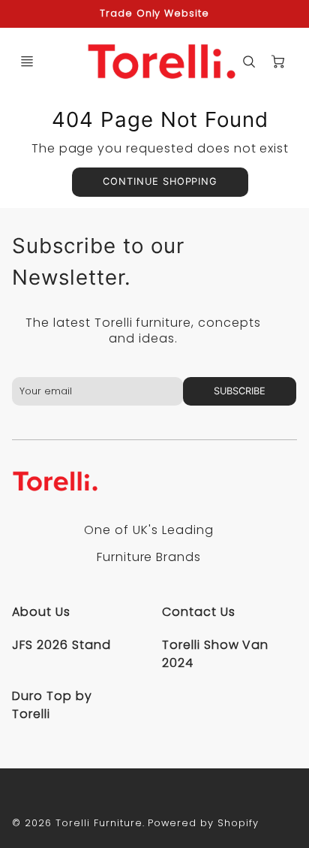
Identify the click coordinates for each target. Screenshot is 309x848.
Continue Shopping (160, 181)
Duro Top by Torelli (52, 705)
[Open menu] (27, 62)
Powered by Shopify (203, 822)
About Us (41, 611)
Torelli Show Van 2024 (215, 653)
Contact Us (199, 611)
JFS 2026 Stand (61, 644)
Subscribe (240, 391)
